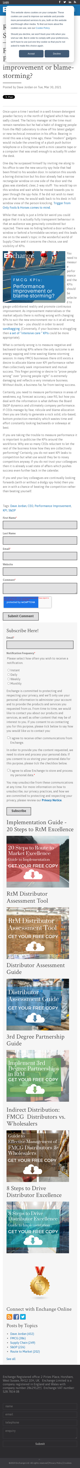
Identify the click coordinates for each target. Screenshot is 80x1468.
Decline (57, 53)
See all (11, 1359)
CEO (30, 506)
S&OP (12, 510)
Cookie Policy (42, 28)
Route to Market (25, 1351)
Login (6, 2)
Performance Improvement (53, 506)
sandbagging (11, 328)
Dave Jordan (18, 506)
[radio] (40, 670)
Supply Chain (22, 1342)
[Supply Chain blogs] (40, 1283)
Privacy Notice (52, 800)
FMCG (18, 1338)
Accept (31, 53)
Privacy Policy (55, 1463)
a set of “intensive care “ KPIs (29, 333)
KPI (5, 510)
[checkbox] (40, 677)
